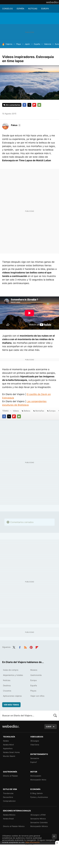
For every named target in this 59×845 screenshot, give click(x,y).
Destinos (7, 685)
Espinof (33, 762)
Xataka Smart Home (11, 752)
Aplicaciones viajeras (12, 696)
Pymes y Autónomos (39, 797)
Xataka (6, 741)
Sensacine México (38, 819)
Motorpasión (35, 776)
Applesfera (7, 748)
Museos (33, 670)
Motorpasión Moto (38, 780)
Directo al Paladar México (14, 826)
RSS (25, 647)
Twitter (29, 105)
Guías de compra (10, 670)
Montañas (39, 411)
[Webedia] (52, 2)
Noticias (32, 8)
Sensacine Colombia (38, 822)
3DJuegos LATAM (38, 815)
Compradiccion (9, 801)
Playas (33, 691)
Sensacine (34, 758)
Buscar (55, 715)
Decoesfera (8, 797)
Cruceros (7, 691)
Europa (45, 8)
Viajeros (8, 44)
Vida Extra (34, 745)
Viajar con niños (37, 696)
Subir (48, 726)
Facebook (24, 105)
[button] (15, 125)
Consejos (7, 8)
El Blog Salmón (36, 793)
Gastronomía (36, 675)
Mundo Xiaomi (9, 756)
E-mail (39, 105)
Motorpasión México (39, 826)
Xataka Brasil (8, 819)
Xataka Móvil (8, 745)
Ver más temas (11, 705)
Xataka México (9, 815)
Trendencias (8, 793)
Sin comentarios (13, 105)
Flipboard (34, 105)
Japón (27, 44)
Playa (18, 44)
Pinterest (31, 647)
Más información (33, 842)
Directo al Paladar (10, 776)
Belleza (27, 411)
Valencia (47, 44)
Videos (16, 411)
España (20, 8)
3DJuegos (34, 741)
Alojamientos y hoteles (13, 675)
